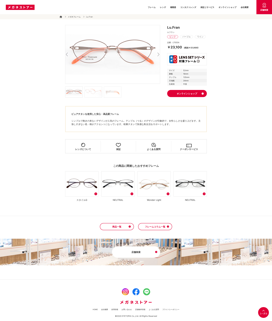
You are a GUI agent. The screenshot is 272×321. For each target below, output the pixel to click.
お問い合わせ (127, 309)
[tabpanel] (112, 54)
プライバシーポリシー (170, 309)
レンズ (163, 7)
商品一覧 (116, 226)
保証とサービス (207, 7)
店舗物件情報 (140, 309)
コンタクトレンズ (188, 7)
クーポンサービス (189, 149)
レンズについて (83, 149)
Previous (67, 54)
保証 (118, 149)
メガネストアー (20, 7)
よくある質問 (154, 149)
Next (158, 54)
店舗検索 (264, 10)
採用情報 (114, 309)
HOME (95, 309)
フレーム (152, 7)
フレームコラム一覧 (155, 226)
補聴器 (173, 7)
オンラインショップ (227, 7)
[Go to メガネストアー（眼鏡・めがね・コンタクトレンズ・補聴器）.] (61, 17)
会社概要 (245, 7)
